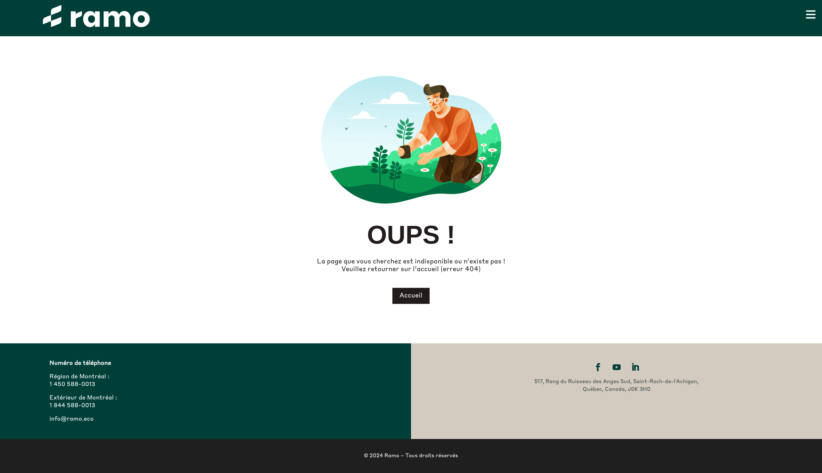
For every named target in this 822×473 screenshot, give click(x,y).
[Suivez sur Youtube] (616, 367)
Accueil (411, 296)
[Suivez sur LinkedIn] (635, 367)
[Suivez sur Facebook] (598, 367)
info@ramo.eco (71, 419)
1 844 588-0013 (72, 405)
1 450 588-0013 (72, 384)
